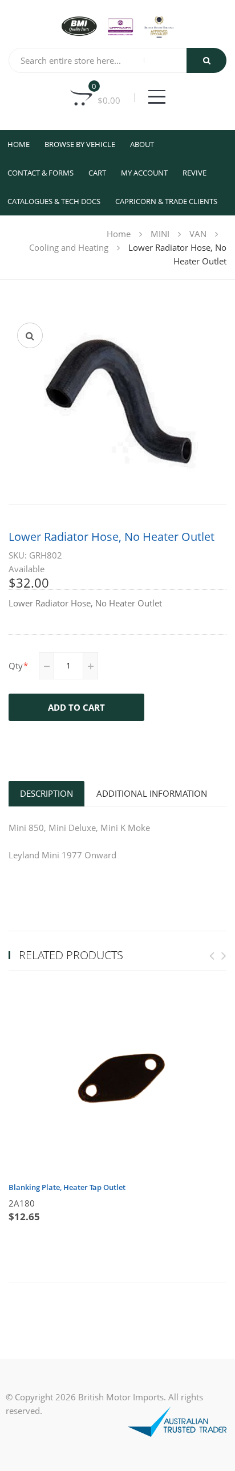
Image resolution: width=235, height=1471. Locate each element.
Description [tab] (46, 793)
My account (144, 173)
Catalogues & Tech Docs (53, 201)
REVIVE (194, 173)
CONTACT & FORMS (40, 173)
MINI (160, 233)
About (142, 144)
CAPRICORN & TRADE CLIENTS (166, 201)
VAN (197, 233)
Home (18, 144)
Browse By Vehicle (79, 144)
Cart (97, 173)
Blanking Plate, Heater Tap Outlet (67, 1187)
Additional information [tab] (151, 793)
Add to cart (76, 707)
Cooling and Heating (68, 247)
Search (206, 60)
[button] (30, 335)
